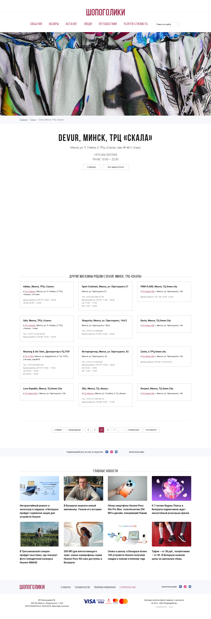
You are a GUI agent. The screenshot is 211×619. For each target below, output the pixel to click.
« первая (58, 430)
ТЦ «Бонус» (88, 393)
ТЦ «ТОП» (29, 356)
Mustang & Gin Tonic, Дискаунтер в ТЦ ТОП (46, 351)
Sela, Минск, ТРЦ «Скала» (37, 320)
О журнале (66, 587)
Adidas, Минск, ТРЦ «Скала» (38, 286)
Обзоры (54, 24)
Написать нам (129, 587)
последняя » (151, 430)
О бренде (91, 167)
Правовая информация (105, 587)
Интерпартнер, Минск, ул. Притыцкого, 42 (105, 351)
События (36, 24)
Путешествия (108, 24)
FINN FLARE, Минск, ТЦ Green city (159, 286)
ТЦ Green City (148, 291)
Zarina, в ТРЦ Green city (153, 351)
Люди (88, 24)
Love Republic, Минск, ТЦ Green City (42, 388)
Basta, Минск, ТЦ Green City (156, 320)
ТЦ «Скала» (30, 291)
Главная (23, 120)
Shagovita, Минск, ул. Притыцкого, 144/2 (104, 320)
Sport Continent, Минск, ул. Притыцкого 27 (105, 286)
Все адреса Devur (116, 167)
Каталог (71, 24)
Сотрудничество (82, 587)
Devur (33, 120)
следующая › (134, 430)
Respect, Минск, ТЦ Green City (157, 388)
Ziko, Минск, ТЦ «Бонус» (95, 388)
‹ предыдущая (74, 430)
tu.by (171, 607)
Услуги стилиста (136, 24)
